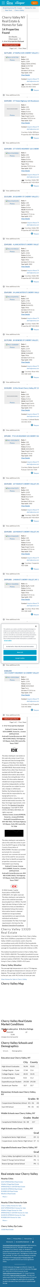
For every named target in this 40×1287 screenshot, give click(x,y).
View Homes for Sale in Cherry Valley (14, 979)
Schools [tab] (5, 1051)
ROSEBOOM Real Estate (9, 1191)
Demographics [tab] (17, 1051)
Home (9, 1238)
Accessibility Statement (22, 1242)
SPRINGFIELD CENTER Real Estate (13, 1187)
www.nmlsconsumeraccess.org (12, 1273)
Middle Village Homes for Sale (11, 1210)
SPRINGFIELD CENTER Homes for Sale (14, 1213)
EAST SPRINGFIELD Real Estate (12, 1182)
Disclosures (9, 1242)
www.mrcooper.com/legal (18, 1275)
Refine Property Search (11, 45)
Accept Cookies (20, 658)
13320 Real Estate (7, 1229)
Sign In (35, 3)
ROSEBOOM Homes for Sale (11, 1217)
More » (5, 1197)
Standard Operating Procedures (13, 925)
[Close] (35, 626)
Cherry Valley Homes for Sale (11, 1206)
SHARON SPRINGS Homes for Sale (13, 1215)
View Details (25, 75)
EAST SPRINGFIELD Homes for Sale (13, 1208)
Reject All (20, 652)
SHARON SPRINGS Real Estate (11, 1189)
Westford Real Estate (8, 1194)
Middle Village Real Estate (10, 1184)
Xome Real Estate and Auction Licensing (14, 1245)
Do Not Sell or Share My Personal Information (20, 646)
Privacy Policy (17, 1238)
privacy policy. (8, 640)
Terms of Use (28, 1238)
